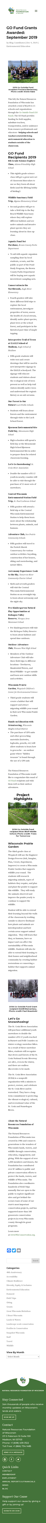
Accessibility (12, 1276)
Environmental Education (18, 46)
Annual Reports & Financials (18, 1482)
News (5, 1485)
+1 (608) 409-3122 (20, 1443)
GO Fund (12, 781)
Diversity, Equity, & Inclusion (19, 1285)
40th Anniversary (14, 1272)
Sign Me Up (9, 1417)
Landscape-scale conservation (20, 1324)
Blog (5, 1489)
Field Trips (11, 1298)
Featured (10, 1294)
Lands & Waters (14, 1320)
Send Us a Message (13, 1452)
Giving (9, 1302)
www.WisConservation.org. (22, 1235)
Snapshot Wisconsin (16, 1333)
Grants (10, 1307)
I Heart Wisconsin (14, 1315)
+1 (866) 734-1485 (22, 1446)
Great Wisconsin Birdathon (19, 1311)
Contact (7, 1471)
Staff (9, 1337)
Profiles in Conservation (17, 1328)
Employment (9, 1478)
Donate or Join (12, 1511)
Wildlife (10, 1345)
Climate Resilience (15, 1281)
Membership (9, 1475)
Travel (9, 1341)
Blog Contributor (17, 42)
